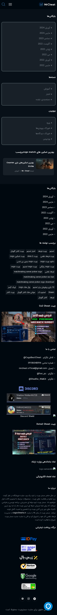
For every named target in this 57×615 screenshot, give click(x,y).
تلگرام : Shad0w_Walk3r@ (41, 379)
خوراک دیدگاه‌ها (43, 133)
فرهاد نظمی (49, 271)
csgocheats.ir (19, 513)
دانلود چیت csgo (47, 261)
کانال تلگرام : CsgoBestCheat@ (38, 357)
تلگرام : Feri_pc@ (45, 373)
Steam (51, 292)
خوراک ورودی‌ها (43, 128)
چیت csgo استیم (30, 266)
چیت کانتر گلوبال (17, 251)
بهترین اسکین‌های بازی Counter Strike (20, 164)
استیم (52, 251)
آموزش (47, 89)
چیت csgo (15, 266)
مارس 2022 (45, 65)
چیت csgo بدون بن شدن (27, 261)
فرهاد (52, 297)
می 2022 (46, 54)
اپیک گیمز (12, 287)
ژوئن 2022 (45, 49)
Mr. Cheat (26, 171)
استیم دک (42, 292)
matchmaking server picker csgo (28, 271)
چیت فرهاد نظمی (47, 256)
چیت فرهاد (42, 251)
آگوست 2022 (44, 44)
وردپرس (46, 139)
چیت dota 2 (32, 256)
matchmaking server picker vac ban (39, 277)
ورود (48, 123)
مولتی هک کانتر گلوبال (26, 292)
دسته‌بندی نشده (43, 99)
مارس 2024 (45, 33)
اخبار (48, 94)
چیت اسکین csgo (17, 256)
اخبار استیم (31, 251)
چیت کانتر (10, 292)
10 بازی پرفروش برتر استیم (43, 287)
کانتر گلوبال (42, 297)
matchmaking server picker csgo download (35, 282)
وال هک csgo (24, 287)
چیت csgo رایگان (47, 266)
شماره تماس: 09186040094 (40, 363)
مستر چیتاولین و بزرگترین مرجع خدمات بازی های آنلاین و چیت (47, 4)
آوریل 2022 (45, 60)
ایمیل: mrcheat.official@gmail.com (36, 368)
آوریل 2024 (45, 28)
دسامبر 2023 (44, 38)
